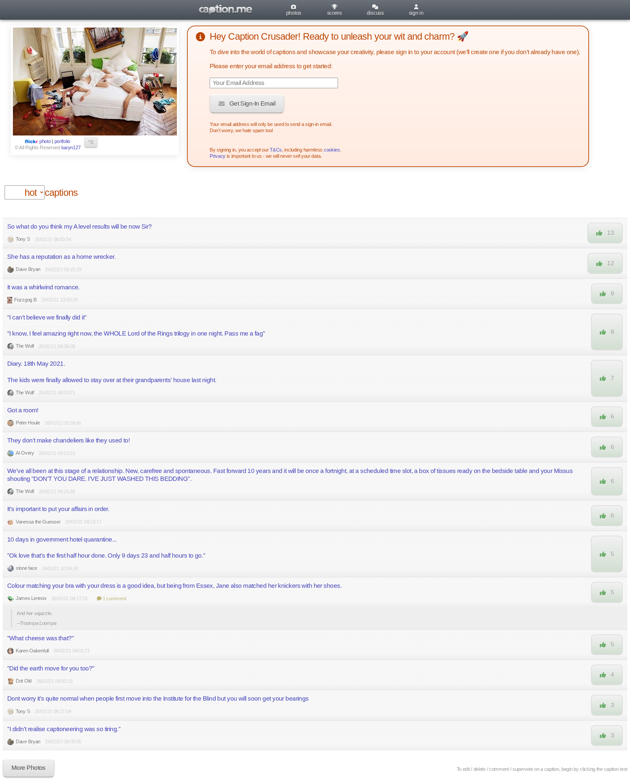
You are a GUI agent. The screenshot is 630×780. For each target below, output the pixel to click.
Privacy (217, 156)
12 (610, 263)
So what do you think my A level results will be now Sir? (79, 226)
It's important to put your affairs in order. (58, 508)
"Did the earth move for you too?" (50, 668)
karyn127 (71, 147)
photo (45, 141)
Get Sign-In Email (252, 103)
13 (610, 232)
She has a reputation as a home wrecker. (61, 256)
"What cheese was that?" (40, 638)
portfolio (62, 141)
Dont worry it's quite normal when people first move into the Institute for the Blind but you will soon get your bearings (158, 698)
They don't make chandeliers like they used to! (68, 440)
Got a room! (22, 410)
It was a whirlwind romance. (43, 287)
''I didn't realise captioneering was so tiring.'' (64, 729)
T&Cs (276, 150)
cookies (332, 150)
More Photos (28, 767)
